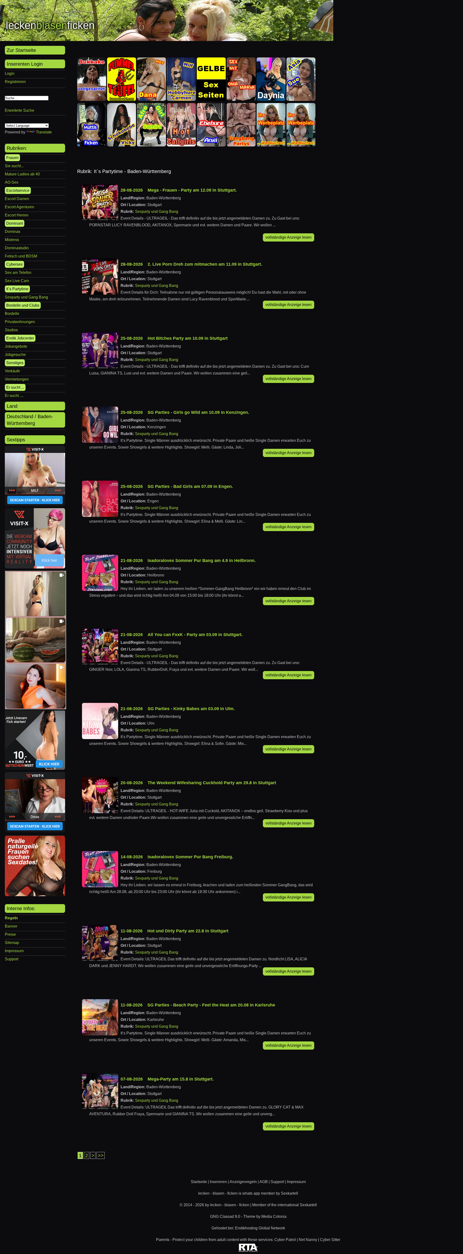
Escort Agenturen (19, 207)
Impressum (14, 951)
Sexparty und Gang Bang (26, 297)
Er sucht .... (14, 396)
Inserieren (218, 1182)
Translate (44, 132)
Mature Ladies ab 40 (22, 174)
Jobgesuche (15, 355)
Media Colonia (273, 1216)
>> (100, 1155)
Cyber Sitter (330, 1240)
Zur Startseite (21, 50)
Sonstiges (14, 363)
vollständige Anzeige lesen (289, 237)
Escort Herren (16, 215)
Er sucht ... (15, 387)
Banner (11, 926)
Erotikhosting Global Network (260, 1228)
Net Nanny (308, 1240)
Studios (11, 330)
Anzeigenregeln (243, 1182)
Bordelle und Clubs (22, 305)
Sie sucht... (14, 166)
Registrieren (15, 82)
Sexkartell (289, 1193)
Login (9, 73)
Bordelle (12, 314)
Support (11, 959)
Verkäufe (12, 371)
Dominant (14, 223)
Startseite (199, 1182)
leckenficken (50, 25)
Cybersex (14, 264)
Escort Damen (17, 199)
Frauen (12, 158)
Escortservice (17, 190)
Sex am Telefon (18, 272)
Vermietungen (17, 379)
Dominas (12, 231)
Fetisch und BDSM (21, 256)
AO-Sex (11, 182)
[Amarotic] (35, 895)
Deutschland (20, 416)
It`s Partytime (17, 289)
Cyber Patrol (285, 1240)
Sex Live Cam (17, 281)
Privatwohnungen (20, 322)
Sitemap (12, 943)
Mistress (12, 240)
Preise (10, 934)
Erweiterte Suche (19, 110)
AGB (263, 1182)
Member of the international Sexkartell (284, 1205)
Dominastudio (17, 248)
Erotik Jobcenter (20, 338)
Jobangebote (16, 346)
